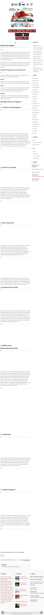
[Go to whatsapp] (41, 612)
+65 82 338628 (35, 180)
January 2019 (35, 121)
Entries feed (35, 153)
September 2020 (36, 105)
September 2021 (36, 103)
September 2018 (36, 124)
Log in (34, 151)
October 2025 (35, 89)
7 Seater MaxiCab (8, 578)
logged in (9, 566)
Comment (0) (13, 47)
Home (1, 576)
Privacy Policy (8, 601)
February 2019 (35, 119)
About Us (6, 576)
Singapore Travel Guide (25, 47)
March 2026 (35, 78)
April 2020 (35, 108)
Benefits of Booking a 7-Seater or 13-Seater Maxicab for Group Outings (38, 58)
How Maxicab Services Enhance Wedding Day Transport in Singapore (37, 53)
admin (8, 47)
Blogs (34, 140)
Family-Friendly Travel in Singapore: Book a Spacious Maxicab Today (38, 70)
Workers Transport (4, 589)
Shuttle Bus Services (8, 590)
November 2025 (36, 87)
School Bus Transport (8, 587)
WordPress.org (35, 158)
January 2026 (35, 82)
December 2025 (36, 85)
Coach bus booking (4, 592)
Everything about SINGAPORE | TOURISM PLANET (24, 560)
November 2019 (36, 110)
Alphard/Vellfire (3, 581)
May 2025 (35, 101)
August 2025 (35, 94)
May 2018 (34, 133)
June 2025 (35, 99)
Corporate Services (5, 596)
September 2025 (36, 92)
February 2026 (35, 80)
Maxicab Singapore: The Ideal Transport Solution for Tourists (38, 64)
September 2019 (36, 112)
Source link (2, 556)
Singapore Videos (36, 144)
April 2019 (34, 117)
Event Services (11, 595)
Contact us (2, 602)
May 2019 (34, 115)
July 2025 (35, 96)
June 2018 (35, 131)
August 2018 (35, 126)
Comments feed (36, 156)
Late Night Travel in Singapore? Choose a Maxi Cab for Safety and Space (38, 47)
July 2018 (34, 128)
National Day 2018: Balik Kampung (8, 559)
